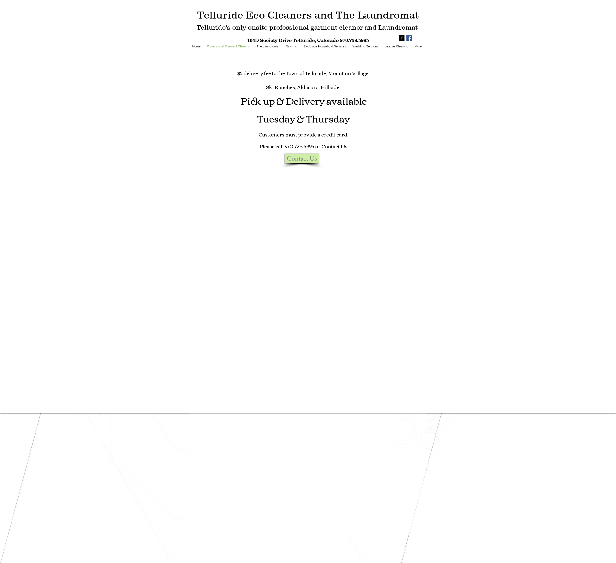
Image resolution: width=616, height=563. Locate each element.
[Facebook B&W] (401, 38)
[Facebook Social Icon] (409, 38)
